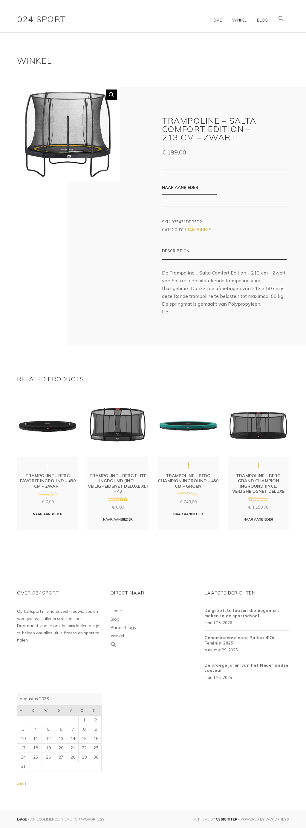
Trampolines (198, 229)
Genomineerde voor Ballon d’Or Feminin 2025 (239, 640)
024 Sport (41, 19)
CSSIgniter (226, 819)
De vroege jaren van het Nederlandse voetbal (246, 667)
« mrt (21, 783)
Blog (262, 20)
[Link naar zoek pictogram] (281, 19)
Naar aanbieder (180, 187)
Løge (22, 819)
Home (216, 20)
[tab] (224, 254)
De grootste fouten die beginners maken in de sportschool (242, 613)
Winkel (239, 20)
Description (175, 250)
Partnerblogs (123, 627)
